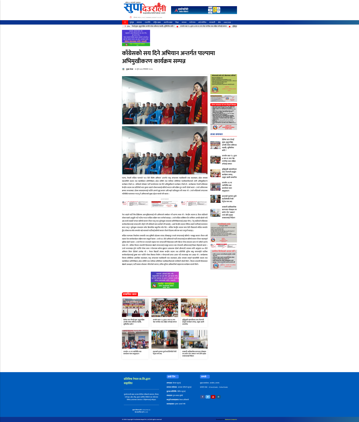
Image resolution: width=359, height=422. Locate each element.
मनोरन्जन (192, 22)
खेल (219, 22)
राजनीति (147, 22)
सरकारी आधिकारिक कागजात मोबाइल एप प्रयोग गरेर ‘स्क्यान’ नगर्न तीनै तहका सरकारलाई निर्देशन (194, 353)
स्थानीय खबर (168, 22)
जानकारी (212, 22)
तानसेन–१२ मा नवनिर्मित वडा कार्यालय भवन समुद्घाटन (132, 352)
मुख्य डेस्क (129, 69)
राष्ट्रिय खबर (157, 22)
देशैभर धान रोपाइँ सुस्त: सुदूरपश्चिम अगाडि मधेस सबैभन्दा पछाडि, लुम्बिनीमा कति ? (133, 322)
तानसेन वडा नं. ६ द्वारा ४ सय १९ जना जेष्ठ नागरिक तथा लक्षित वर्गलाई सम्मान (177, 26)
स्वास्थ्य (184, 22)
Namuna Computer (231, 419)
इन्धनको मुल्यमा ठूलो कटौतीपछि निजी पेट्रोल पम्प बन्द (164, 352)
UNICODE (227, 22)
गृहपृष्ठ (132, 22)
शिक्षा (177, 22)
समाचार (139, 22)
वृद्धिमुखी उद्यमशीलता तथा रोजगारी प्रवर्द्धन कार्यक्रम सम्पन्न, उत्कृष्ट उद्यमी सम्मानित (231, 26)
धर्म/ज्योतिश (202, 22)
